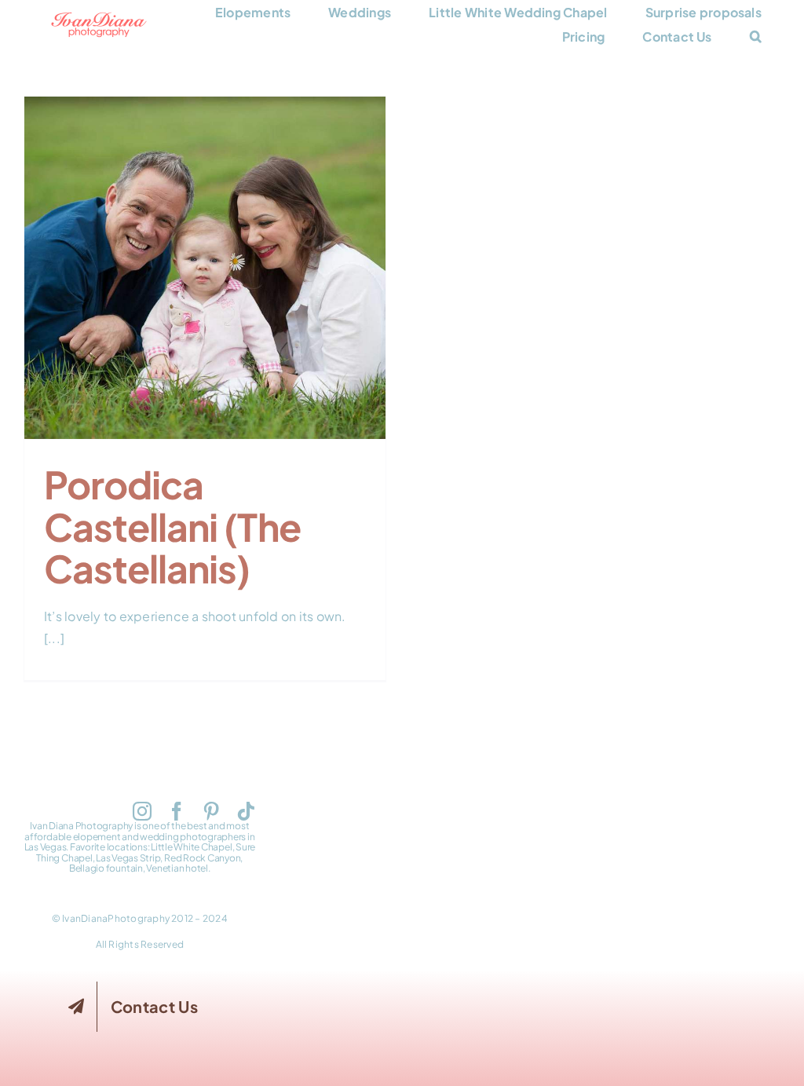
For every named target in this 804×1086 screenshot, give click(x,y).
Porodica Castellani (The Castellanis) (205, 242)
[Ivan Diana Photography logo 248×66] (99, 17)
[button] (755, 36)
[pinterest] (211, 811)
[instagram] (142, 811)
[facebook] (176, 811)
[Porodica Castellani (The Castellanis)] (205, 268)
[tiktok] (245, 811)
